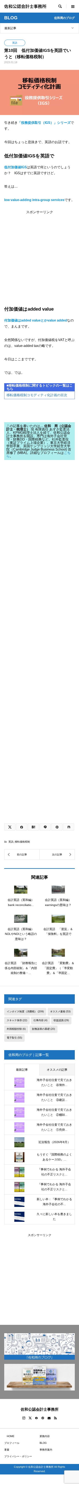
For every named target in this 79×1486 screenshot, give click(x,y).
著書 (6, 1449)
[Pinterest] (42, 1418)
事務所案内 (46, 1449)
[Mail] (49, 1418)
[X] (30, 1418)
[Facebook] (36, 1418)
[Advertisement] (39, 253)
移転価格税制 (22, 841)
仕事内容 (40, 1020)
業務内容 (45, 1436)
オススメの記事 (57, 1069)
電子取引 (14, 1037)
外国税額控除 (16, 1028)
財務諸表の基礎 (43, 1028)
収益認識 (61, 1020)
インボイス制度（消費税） (25, 1011)
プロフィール (11, 1443)
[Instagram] (23, 1418)
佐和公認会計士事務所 (25, 6)
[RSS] (55, 1418)
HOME (9, 1436)
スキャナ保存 (17, 1020)
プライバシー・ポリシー (18, 1456)
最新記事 (10, 28)
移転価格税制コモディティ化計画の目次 (37, 395)
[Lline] (45, 826)
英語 (14, 42)
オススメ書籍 (60, 1011)
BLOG (43, 1443)
